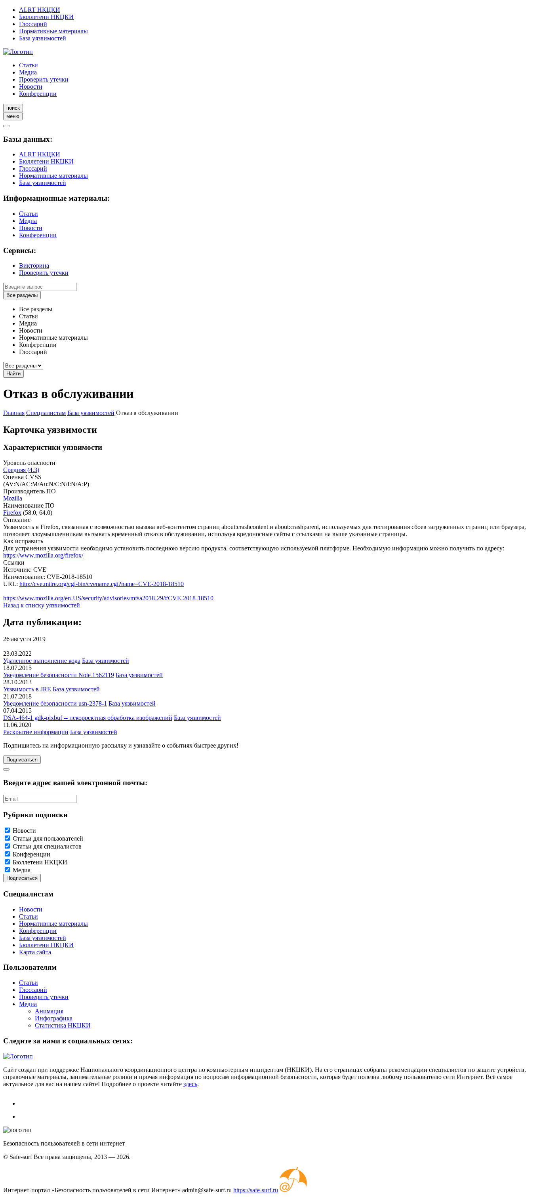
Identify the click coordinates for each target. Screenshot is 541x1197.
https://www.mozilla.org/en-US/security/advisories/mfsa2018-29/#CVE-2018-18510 (108, 598)
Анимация (49, 1011)
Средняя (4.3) (21, 469)
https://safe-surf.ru (255, 1190)
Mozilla (12, 498)
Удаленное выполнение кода (41, 660)
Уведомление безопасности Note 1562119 (58, 675)
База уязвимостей (42, 38)
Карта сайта (35, 952)
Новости (30, 86)
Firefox (12, 512)
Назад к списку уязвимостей (41, 605)
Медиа (28, 72)
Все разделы (22, 295)
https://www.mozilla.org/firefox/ (43, 555)
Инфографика (53, 1018)
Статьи (28, 65)
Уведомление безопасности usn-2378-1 (55, 703)
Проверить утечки (44, 79)
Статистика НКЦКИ (63, 1025)
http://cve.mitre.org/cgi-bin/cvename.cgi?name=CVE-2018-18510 (101, 583)
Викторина (34, 265)
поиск (13, 108)
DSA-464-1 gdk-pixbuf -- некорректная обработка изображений (87, 717)
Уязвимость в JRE (27, 689)
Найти (13, 374)
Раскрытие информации (36, 732)
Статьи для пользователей (48, 838)
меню (12, 116)
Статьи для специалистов (47, 846)
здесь (190, 1084)
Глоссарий (33, 24)
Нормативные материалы (53, 31)
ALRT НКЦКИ (39, 9)
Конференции (38, 93)
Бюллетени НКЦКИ (46, 16)
